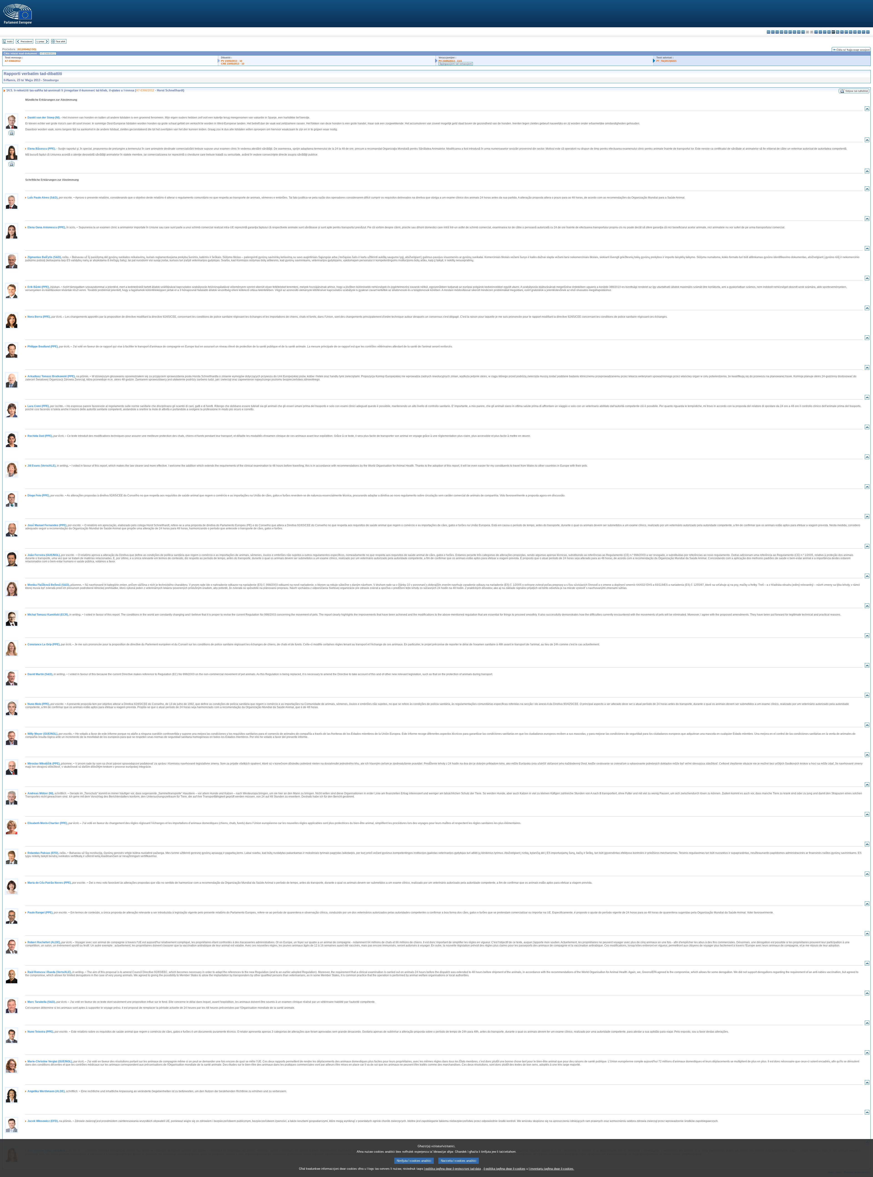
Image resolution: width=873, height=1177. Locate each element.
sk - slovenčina (855, 32)
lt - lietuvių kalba (824, 32)
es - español (773, 32)
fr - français (803, 32)
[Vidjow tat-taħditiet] (12, 134)
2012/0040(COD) (26, 49)
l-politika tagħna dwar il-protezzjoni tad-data (452, 1168)
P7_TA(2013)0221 (666, 61)
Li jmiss (40, 41)
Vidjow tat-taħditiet (856, 91)
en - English (798, 32)
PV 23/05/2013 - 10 (231, 61)
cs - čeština (777, 32)
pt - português (846, 32)
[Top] (867, 109)
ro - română (850, 32)
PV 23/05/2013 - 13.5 (450, 61)
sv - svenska (868, 32)
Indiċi (10, 41)
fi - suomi (863, 32)
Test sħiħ (60, 41)
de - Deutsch (786, 32)
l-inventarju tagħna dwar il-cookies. (551, 1168)
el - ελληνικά (794, 32)
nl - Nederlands (837, 32)
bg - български (768, 32)
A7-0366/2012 (12, 61)
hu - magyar (829, 32)
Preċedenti (26, 41)
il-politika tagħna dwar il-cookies (504, 1168)
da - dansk (781, 32)
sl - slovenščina (859, 32)
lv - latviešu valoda (820, 32)
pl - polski (842, 32)
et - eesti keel (790, 32)
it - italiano (816, 32)
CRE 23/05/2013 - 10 (232, 63)
